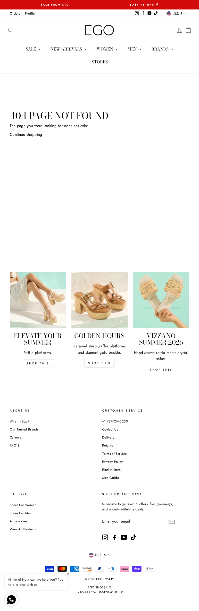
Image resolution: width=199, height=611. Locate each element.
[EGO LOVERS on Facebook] (114, 537)
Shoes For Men (21, 513)
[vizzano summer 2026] (161, 300)
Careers (15, 437)
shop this (99, 363)
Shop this (37, 363)
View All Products (23, 529)
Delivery (108, 437)
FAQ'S (14, 445)
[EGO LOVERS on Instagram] (105, 537)
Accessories (18, 521)
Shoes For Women (23, 504)
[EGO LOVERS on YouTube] (124, 537)
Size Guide (110, 477)
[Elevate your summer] (38, 300)
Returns (107, 445)
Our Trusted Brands (24, 429)
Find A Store (111, 469)
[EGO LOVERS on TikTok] (133, 537)
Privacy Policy (112, 461)
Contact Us (110, 429)
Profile (30, 13)
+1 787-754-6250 (115, 421)
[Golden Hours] (99, 300)
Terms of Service (114, 453)
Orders (15, 13)
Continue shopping (26, 134)
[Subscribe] (171, 521)
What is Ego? (20, 421)
